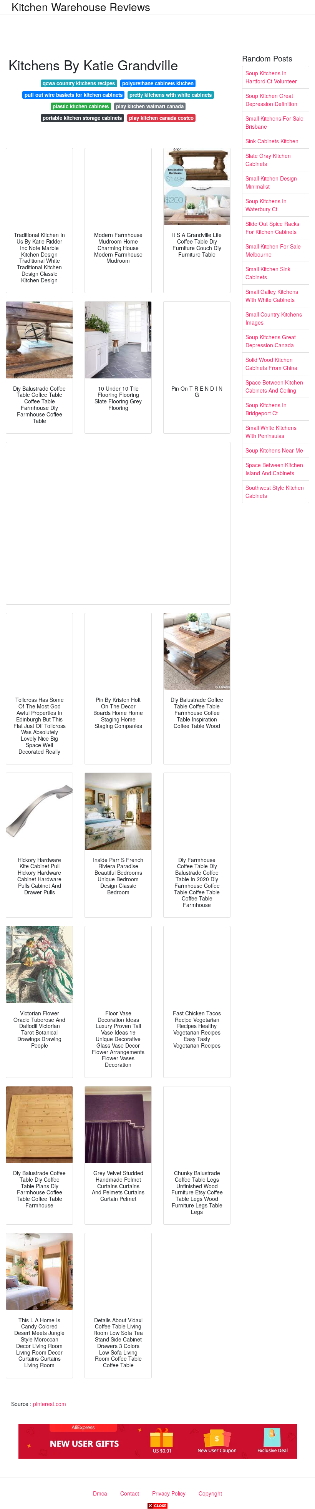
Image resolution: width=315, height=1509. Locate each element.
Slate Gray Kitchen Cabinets (268, 159)
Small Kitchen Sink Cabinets (267, 273)
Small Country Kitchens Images (273, 318)
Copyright (210, 1493)
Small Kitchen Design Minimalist (271, 182)
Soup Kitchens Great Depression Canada (270, 341)
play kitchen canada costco (161, 117)
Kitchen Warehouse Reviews (81, 6)
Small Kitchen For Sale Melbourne (273, 250)
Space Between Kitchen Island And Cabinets (274, 469)
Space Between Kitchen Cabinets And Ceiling (274, 386)
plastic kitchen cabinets (81, 106)
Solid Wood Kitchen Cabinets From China (271, 363)
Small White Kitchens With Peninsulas (271, 431)
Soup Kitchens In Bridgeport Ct (266, 409)
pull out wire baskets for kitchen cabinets (74, 94)
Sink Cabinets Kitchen (271, 141)
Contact (129, 1493)
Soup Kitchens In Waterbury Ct (266, 205)
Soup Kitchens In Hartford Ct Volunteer (271, 77)
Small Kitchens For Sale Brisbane (274, 122)
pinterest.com (49, 1404)
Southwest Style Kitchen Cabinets (274, 491)
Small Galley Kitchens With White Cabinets (271, 295)
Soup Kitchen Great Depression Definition (271, 100)
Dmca (100, 1493)
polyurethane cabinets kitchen (158, 83)
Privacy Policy (169, 1493)
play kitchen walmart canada (150, 106)
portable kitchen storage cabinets (82, 117)
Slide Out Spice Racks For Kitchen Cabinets (272, 227)
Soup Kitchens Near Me (274, 450)
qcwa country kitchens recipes (79, 83)
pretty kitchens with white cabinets (170, 94)
